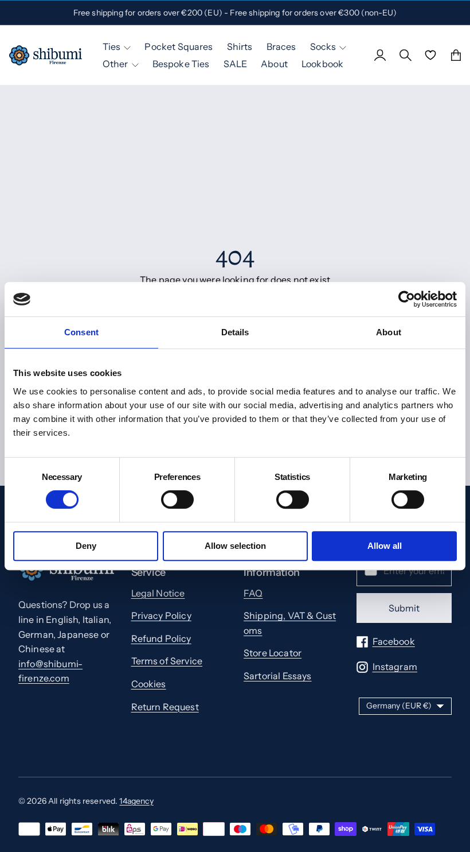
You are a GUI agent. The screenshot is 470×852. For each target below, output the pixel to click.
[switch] (177, 499)
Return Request (165, 706)
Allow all (384, 546)
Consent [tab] (81, 332)
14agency (136, 801)
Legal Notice (158, 593)
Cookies (148, 684)
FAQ (253, 593)
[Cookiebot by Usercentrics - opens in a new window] (407, 299)
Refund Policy (161, 638)
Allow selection (235, 546)
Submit (404, 608)
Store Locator (272, 653)
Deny (86, 546)
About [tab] (388, 332)
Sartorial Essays (278, 675)
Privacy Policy (161, 615)
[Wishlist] (430, 55)
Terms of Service (167, 661)
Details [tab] (235, 332)
